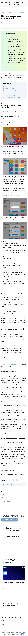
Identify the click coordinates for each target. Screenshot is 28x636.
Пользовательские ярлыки (12, 97)
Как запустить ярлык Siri (11, 93)
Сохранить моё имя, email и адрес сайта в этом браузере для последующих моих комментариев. (14, 516)
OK (23, 634)
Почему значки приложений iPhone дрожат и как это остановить (14, 536)
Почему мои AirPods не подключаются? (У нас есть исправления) (11, 561)
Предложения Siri (10, 95)
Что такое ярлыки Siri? (11, 90)
